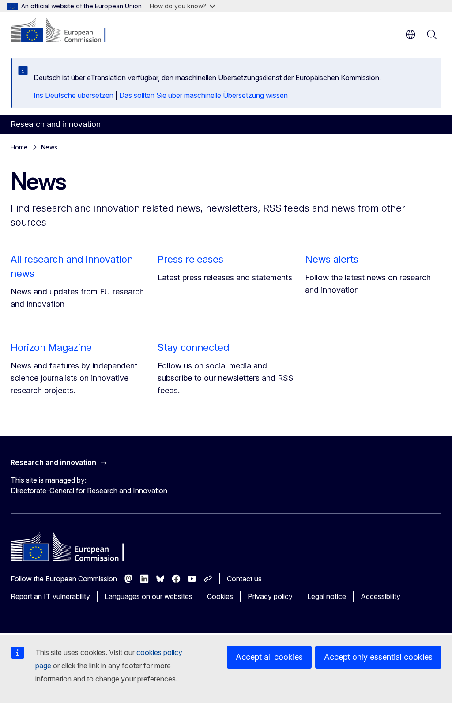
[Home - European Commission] (64, 31)
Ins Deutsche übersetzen (73, 95)
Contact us (244, 578)
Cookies (220, 596)
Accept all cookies (269, 657)
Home (19, 147)
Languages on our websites (148, 596)
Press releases (190, 259)
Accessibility (380, 596)
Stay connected (193, 347)
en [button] (410, 34)
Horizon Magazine (51, 347)
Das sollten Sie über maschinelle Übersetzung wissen (203, 95)
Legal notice (326, 596)
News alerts (331, 259)
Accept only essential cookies (378, 657)
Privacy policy (270, 596)
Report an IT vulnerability (50, 596)
